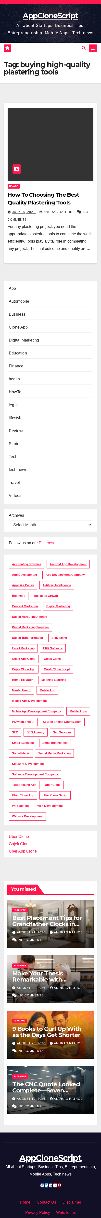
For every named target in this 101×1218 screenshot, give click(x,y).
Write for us (66, 1212)
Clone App (18, 327)
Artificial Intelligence (57, 585)
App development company (65, 575)
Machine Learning (53, 680)
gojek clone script (57, 669)
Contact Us (46, 1202)
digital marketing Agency (29, 617)
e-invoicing (59, 638)
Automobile (19, 301)
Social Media (21, 753)
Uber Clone (19, 836)
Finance (16, 366)
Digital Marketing (24, 340)
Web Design (20, 806)
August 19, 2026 (31, 1098)
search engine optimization (62, 722)
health (14, 379)
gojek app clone (23, 659)
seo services (62, 732)
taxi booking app (24, 785)
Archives (16, 515)
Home (25, 1202)
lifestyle (16, 418)
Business (17, 314)
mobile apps (78, 711)
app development (24, 575)
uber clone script (55, 795)
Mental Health (21, 690)
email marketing (23, 648)
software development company (35, 774)
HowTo (13, 186)
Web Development (50, 806)
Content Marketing (25, 606)
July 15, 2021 (24, 212)
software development (28, 764)
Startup (15, 444)
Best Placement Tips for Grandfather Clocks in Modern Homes (47, 924)
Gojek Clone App (23, 669)
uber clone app (23, 795)
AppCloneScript (50, 15)
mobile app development (29, 701)
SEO (15, 732)
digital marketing (58, 606)
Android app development (68, 564)
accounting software (26, 564)
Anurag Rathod (59, 212)
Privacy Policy (37, 1212)
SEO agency (35, 732)
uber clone (53, 785)
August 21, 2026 (31, 932)
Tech (13, 457)
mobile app (47, 690)
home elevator (22, 680)
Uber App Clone (23, 851)
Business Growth (46, 596)
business (18, 596)
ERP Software (53, 648)
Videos (15, 495)
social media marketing (54, 753)
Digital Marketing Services (30, 627)
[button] (84, 48)
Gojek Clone (52, 659)
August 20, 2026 (31, 988)
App (12, 288)
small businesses (55, 743)
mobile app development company (36, 711)
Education (18, 353)
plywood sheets (23, 722)
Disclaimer (72, 1202)
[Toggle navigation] (93, 48)
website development (27, 816)
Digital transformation (27, 638)
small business (23, 743)
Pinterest (46, 543)
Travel (14, 483)
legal (13, 405)
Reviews (16, 431)
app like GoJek (23, 585)
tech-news (18, 470)
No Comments (31, 940)
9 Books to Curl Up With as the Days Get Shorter (46, 1031)
